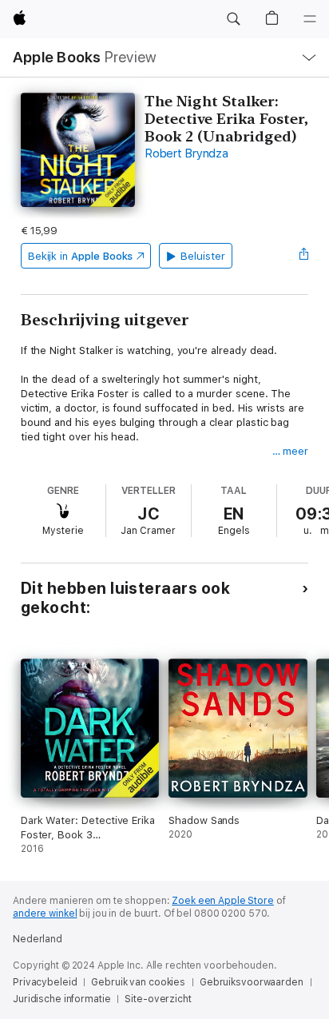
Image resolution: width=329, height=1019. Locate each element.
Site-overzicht (158, 999)
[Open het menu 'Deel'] (303, 256)
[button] (233, 19)
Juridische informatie (61, 999)
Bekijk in (80, 256)
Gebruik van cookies (138, 982)
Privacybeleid (45, 982)
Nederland (37, 939)
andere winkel (45, 913)
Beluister (202, 256)
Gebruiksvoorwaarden (251, 982)
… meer (290, 451)
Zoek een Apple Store (223, 900)
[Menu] (310, 19)
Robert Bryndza (186, 153)
